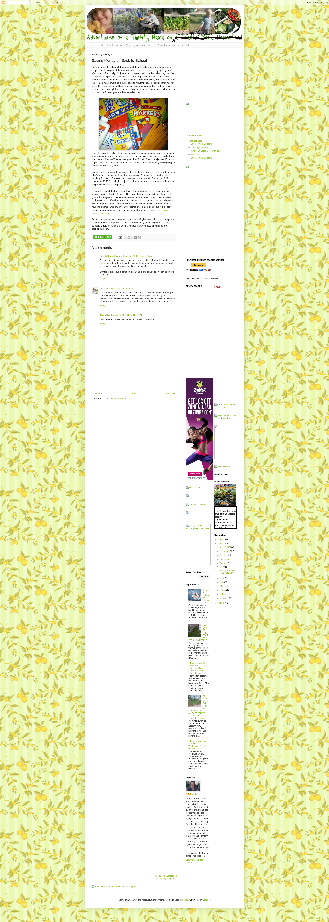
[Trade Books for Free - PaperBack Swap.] (225, 418)
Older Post (170, 393)
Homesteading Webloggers (164, 876)
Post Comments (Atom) (115, 398)
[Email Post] (120, 237)
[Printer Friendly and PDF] (102, 237)
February (224, 594)
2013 (220, 539)
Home (92, 45)
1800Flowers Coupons (201, 144)
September (225, 559)
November (225, 551)
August (223, 563)
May (222, 582)
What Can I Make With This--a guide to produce (126, 45)
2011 (220, 603)
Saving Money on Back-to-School (227, 571)
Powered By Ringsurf (164, 879)
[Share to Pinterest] (139, 237)
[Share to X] (132, 237)
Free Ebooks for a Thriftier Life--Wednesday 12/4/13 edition (197, 745)
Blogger (206, 900)
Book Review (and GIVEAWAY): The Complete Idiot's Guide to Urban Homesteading (197, 668)
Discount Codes (194, 135)
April (222, 586)
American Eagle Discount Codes (206, 151)
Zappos (194, 154)
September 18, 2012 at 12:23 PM (126, 315)
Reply (102, 279)
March (223, 590)
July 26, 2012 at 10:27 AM (141, 256)
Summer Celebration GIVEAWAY (206, 596)
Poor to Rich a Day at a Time (113, 256)
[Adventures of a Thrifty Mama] (225, 505)
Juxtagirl (186, 900)
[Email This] (125, 237)
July (222, 567)
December (225, 547)
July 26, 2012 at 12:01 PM (121, 288)
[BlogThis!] (129, 237)
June (222, 578)
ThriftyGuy (105, 315)
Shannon (104, 288)
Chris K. (193, 794)
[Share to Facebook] (135, 237)
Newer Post (98, 393)
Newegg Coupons (199, 147)
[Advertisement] (134, 383)
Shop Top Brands (196, 141)
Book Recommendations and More (176, 45)
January (224, 598)
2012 (220, 543)
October (224, 555)
